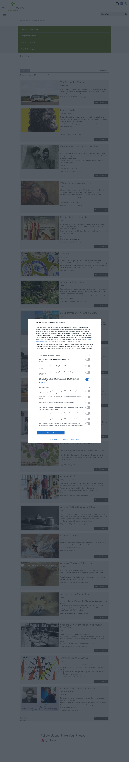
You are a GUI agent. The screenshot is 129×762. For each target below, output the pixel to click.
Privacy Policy (75, 439)
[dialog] (64, 381)
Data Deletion (54, 439)
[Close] (97, 322)
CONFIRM (50, 432)
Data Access (64, 439)
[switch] (87, 359)
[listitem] (64, 355)
